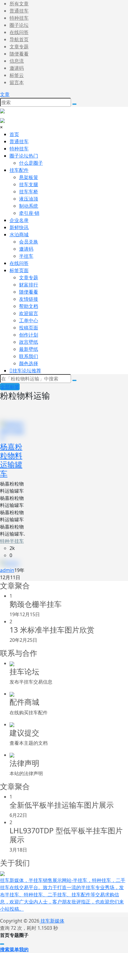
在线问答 (19, 32)
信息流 (17, 61)
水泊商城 (19, 234)
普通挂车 (19, 10)
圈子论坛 (19, 25)
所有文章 (19, 3)
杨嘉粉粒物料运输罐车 (11, 459)
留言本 (17, 82)
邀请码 (17, 68)
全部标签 (9, 386)
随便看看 (19, 53)
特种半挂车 (12, 541)
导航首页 (19, 39)
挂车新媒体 (51, 920)
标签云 (17, 75)
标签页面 (19, 270)
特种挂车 (19, 18)
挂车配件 (19, 170)
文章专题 (19, 46)
